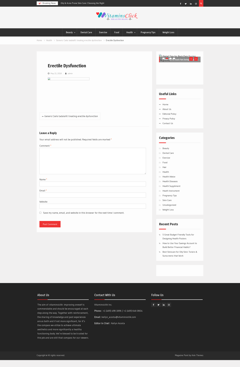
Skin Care (167, 200)
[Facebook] (180, 4)
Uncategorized (169, 204)
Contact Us (167, 123)
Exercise (103, 32)
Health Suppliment (171, 186)
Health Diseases (170, 181)
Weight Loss (168, 32)
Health (129, 32)
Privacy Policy (168, 118)
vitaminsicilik (56, 304)
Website (43, 201)
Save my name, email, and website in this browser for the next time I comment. (83, 212)
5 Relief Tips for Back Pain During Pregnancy (180, 59)
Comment (45, 145)
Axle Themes (197, 355)
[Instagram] (196, 4)
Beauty (69, 32)
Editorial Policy (169, 113)
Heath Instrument (171, 190)
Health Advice (168, 176)
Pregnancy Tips (148, 32)
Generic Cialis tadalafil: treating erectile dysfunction (71, 116)
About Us (166, 109)
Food (116, 32)
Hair (164, 167)
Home (165, 104)
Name (43, 179)
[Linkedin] (191, 4)
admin (70, 73)
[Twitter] (185, 4)
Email (43, 190)
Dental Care (86, 32)
